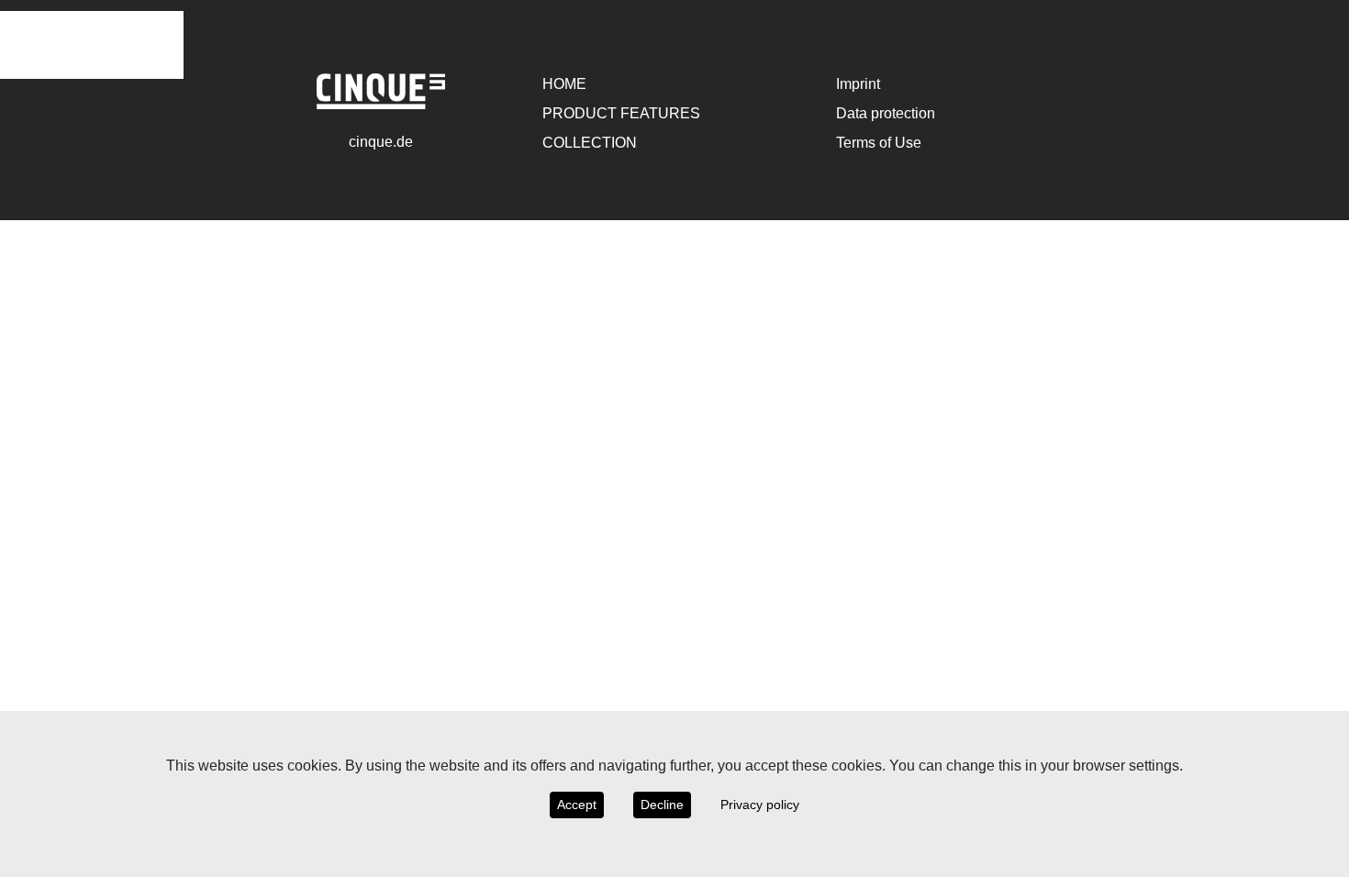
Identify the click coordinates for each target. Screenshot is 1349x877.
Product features (621, 113)
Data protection (885, 113)
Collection (589, 142)
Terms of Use (878, 142)
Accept (576, 804)
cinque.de (381, 142)
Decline (662, 804)
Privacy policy (759, 804)
